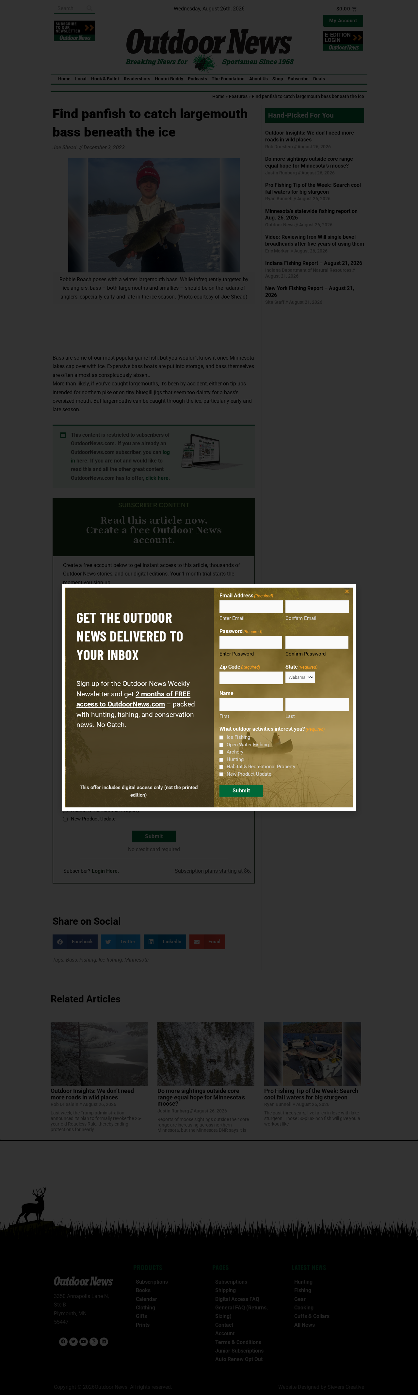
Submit (241, 790)
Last (290, 716)
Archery (235, 752)
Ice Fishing (238, 737)
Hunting (235, 759)
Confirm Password (305, 654)
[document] (209, 697)
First (224, 716)
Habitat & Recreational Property (261, 767)
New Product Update (249, 774)
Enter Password (236, 654)
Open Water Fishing (248, 745)
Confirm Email (300, 618)
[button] (347, 591)
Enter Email (232, 618)
